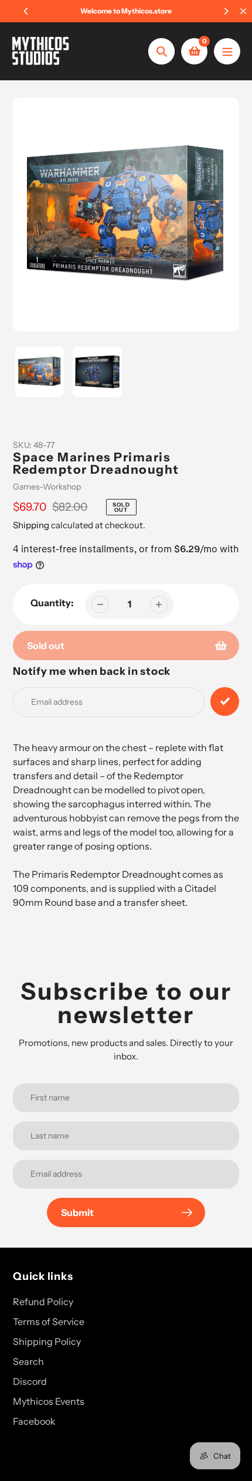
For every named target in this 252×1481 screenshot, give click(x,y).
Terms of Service (48, 1321)
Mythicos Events (48, 1401)
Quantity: (52, 603)
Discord (30, 1381)
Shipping (31, 525)
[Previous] (26, 11)
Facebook (34, 1421)
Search (28, 1361)
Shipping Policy (47, 1341)
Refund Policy (43, 1301)
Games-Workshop (47, 486)
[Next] (225, 11)
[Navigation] (227, 51)
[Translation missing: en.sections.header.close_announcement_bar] (243, 11)
